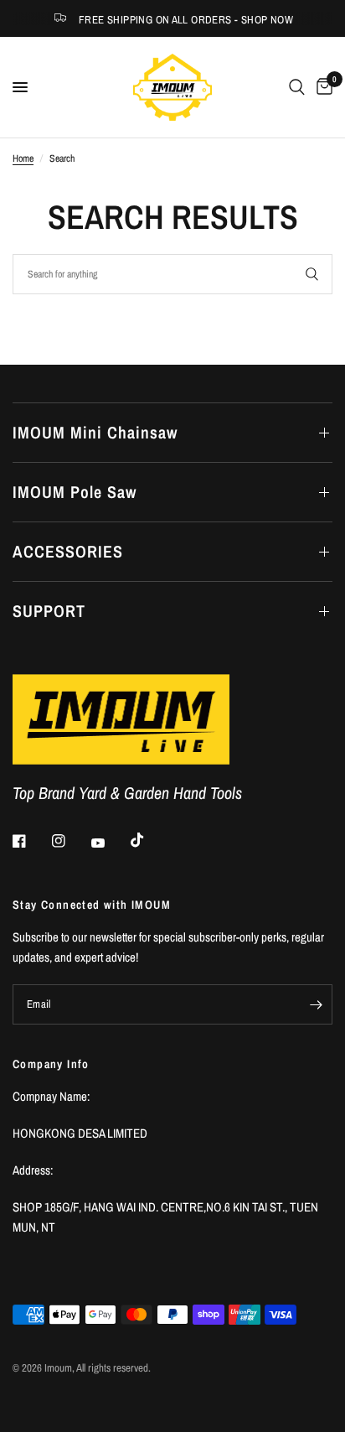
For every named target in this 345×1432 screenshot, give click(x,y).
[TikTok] (149, 840)
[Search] (297, 87)
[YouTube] (109, 842)
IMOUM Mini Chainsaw (95, 432)
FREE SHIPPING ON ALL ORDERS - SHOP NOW (186, 20)
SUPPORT (49, 610)
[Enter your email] (315, 1004)
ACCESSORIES (68, 551)
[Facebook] (31, 840)
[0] (321, 87)
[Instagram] (70, 840)
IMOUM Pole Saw (74, 491)
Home (23, 158)
